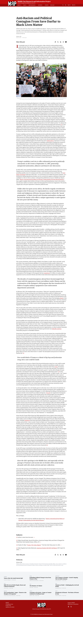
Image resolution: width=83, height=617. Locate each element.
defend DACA (50, 140)
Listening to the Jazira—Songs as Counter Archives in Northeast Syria (40, 593)
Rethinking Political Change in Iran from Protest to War (40, 578)
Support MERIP (71, 602)
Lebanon (57, 576)
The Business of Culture (36, 585)
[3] (58, 371)
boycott (48, 393)
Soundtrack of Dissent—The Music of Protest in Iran (67, 593)
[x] (71, 606)
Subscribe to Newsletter (73, 604)
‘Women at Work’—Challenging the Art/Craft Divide (67, 585)
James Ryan (6, 588)
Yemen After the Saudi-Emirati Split (13, 578)
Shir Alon (31, 587)
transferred (47, 273)
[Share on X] (58, 42)
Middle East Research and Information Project (34, 1)
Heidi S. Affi (32, 595)
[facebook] (68, 606)
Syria (31, 591)
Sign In (69, 4)
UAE (30, 584)
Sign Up (73, 4)
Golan (5, 591)
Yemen (5, 576)
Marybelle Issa (58, 588)
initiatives (27, 420)
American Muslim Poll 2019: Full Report (47, 548)
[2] (23, 353)
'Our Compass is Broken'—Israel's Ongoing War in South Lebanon (66, 578)
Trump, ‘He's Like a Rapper (34, 545)
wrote (56, 366)
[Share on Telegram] (63, 42)
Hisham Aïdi (18, 36)
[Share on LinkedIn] (60, 42)
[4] (47, 445)
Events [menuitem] (46, 5)
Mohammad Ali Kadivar (34, 580)
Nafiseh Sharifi (58, 595)
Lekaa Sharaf (6, 595)
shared (61, 298)
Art (5, 583)
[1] (61, 124)
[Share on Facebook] (55, 42)
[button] (20, 5)
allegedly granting (56, 328)
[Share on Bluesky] (66, 42)
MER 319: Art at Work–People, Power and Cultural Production (14, 585)
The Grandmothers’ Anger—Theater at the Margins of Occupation (15, 593)
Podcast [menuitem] (52, 5)
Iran (31, 576)
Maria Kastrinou (12, 595)
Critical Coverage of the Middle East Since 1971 (26, 3)
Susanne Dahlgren (7, 579)
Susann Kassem (58, 580)
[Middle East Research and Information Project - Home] (12, 3)
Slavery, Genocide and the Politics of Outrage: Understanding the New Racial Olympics (42, 179)
